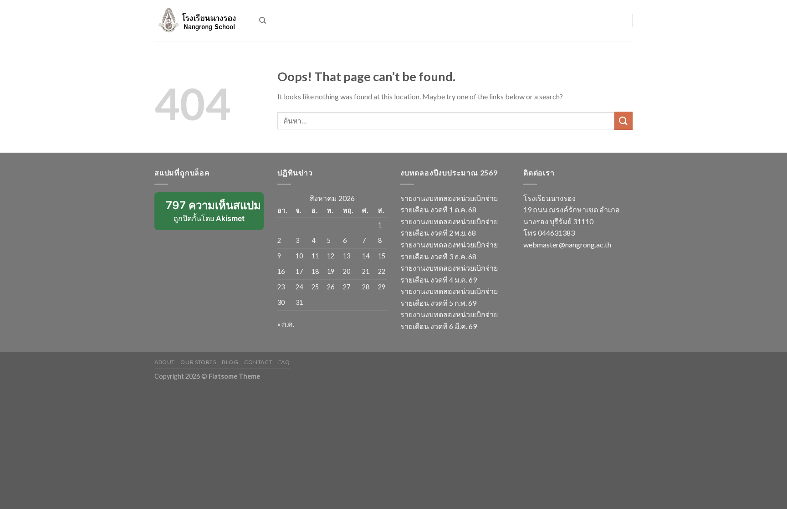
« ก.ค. (285, 323)
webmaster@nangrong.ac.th (567, 244)
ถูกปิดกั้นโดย (215, 214)
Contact (258, 362)
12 (330, 256)
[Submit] (623, 120)
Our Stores (198, 362)
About (164, 362)
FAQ (284, 362)
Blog (230, 362)
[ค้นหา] (262, 20)
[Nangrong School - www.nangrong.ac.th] (199, 20)
